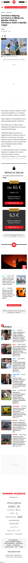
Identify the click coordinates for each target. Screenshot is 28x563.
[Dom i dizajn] (19, 516)
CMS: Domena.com (18, 557)
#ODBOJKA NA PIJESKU (14, 305)
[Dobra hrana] (11, 516)
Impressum (19, 543)
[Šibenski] (19, 533)
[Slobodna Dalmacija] (14, 2)
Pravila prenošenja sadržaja (13, 542)
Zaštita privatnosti (9, 543)
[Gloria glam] (17, 513)
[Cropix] (14, 527)
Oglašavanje (16, 545)
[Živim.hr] (18, 509)
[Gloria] (12, 513)
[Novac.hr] (14, 523)
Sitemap (21, 547)
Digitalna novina (9, 547)
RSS (16, 547)
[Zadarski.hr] (9, 533)
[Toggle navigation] (2, 2)
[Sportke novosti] (18, 506)
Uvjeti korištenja (13, 540)
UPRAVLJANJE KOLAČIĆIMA (14, 551)
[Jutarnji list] (14, 502)
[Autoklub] (14, 520)
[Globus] (11, 509)
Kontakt (9, 545)
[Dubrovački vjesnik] (14, 530)
